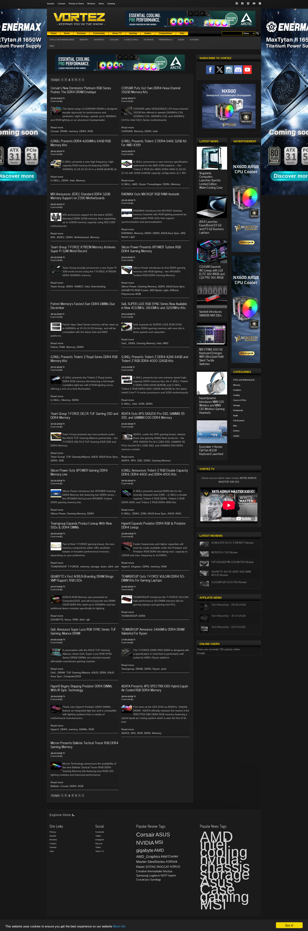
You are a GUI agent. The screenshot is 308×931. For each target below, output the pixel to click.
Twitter (98, 836)
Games (236, 431)
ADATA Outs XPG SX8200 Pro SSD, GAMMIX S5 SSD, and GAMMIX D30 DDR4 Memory (153, 415)
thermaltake (155, 871)
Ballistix (55, 786)
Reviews (91, 3)
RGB (90, 131)
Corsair (55, 131)
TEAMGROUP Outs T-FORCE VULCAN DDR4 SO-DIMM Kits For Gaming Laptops (153, 578)
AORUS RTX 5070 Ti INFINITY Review (232, 542)
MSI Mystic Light (159, 290)
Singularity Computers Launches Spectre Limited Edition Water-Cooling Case (210, 180)
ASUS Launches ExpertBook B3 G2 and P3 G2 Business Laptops (211, 227)
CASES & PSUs (131, 40)
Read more (57, 127)
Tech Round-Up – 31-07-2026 (228, 615)
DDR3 (156, 233)
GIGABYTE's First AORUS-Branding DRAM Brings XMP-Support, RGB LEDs (82, 578)
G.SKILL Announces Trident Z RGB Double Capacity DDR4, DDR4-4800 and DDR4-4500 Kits (154, 472)
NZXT (164, 875)
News (101, 3)
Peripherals (238, 410)
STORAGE (148, 40)
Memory (138, 131)
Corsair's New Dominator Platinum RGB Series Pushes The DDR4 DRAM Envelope (81, 90)
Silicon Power (128, 286)
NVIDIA (145, 843)
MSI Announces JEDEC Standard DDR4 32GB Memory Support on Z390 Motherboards (80, 196)
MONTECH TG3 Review (224, 552)
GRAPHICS (99, 40)
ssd (117, 566)
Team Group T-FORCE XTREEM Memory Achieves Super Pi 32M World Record (83, 249)
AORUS (175, 866)
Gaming (111, 3)
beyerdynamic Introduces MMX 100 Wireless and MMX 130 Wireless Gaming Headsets (212, 405)
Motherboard (81, 237)
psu (147, 879)
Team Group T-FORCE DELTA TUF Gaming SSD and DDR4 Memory (84, 415)
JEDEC (61, 237)
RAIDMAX (127, 233)
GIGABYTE (57, 619)
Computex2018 (72, 676)
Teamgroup (127, 668)
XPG (133, 460)
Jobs (52, 851)
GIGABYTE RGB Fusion (134, 290)
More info (119, 926)
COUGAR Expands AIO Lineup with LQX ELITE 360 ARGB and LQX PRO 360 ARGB (212, 272)
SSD (61, 460)
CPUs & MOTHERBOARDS (62, 40)
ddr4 (110, 566)
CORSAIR (127, 131)
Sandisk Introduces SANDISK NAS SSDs (210, 313)
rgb (88, 619)
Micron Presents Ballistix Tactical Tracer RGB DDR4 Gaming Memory (84, 744)
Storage (236, 405)
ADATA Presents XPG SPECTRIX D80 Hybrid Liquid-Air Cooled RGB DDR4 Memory (154, 688)
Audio (235, 415)
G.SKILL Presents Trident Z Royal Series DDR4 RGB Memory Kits (84, 358)
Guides (236, 436)
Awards (50, 3)
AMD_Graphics (148, 857)
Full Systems (238, 420)
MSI (53, 237)
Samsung (142, 875)
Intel (155, 131)
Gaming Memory (147, 286)
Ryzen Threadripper (150, 184)
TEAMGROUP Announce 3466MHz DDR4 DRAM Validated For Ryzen (152, 631)
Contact (61, 3)
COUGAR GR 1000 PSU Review (229, 582)
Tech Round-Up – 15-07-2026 (228, 626)
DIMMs (83, 729)
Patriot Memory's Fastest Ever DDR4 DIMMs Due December (83, 305)
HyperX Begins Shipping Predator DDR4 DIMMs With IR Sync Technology (81, 688)
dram (104, 566)
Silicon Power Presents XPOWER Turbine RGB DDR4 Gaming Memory (151, 249)
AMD (135, 184)
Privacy (53, 832)
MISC (52, 46)
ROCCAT (163, 867)
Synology (155, 879)
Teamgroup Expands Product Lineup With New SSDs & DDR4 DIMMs (81, 525)
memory (73, 131)
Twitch (98, 847)
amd (163, 668)
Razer (140, 867)
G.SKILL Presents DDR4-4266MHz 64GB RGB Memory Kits (81, 143)
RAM (62, 347)
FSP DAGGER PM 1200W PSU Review (232, 561)
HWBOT (78, 286)
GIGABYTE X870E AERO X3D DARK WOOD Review (231, 573)
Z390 (143, 513)
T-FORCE (73, 566)
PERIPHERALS (166, 40)
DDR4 (82, 131)
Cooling (236, 395)
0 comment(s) (56, 101)
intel (164, 856)
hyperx (172, 875)
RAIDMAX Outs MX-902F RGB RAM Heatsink (150, 194)
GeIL (124, 343)
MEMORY (84, 40)
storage (95, 566)
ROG (178, 513)
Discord (98, 843)
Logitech (154, 875)
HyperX (125, 566)
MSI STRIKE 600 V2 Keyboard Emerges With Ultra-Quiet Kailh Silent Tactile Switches (211, 356)
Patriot (54, 347)
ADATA (125, 460)
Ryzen (156, 668)
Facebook (99, 832)
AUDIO (181, 40)
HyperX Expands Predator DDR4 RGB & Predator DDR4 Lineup (153, 525)
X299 (141, 403)
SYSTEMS (194, 40)
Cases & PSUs (239, 400)
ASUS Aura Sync (170, 233)
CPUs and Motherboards (244, 380)
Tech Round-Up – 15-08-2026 (228, 604)
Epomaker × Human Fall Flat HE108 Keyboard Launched (211, 450)
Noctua (167, 871)
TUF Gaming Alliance (78, 456)
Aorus (68, 619)
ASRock (171, 861)
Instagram (99, 840)
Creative (141, 871)
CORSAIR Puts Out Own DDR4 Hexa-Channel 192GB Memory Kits (150, 90)
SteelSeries (156, 862)
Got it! (289, 925)
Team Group (58, 286)
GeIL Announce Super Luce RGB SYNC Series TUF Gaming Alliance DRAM (83, 631)
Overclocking (98, 286)
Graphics (237, 390)
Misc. (235, 426)
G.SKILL (55, 180)
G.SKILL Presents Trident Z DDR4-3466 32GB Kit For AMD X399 (154, 143)
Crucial (64, 786)
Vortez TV (99, 851)
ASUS (94, 456)
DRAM (63, 131)
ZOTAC (150, 867)
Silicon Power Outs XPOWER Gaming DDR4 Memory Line (79, 472)
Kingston (136, 566)
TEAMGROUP (58, 566)
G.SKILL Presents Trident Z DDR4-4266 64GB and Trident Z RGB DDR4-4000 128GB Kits (154, 358)
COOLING (114, 40)
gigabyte (144, 850)
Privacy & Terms (76, 3)
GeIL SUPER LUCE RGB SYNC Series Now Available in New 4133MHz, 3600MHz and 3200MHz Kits (154, 305)
